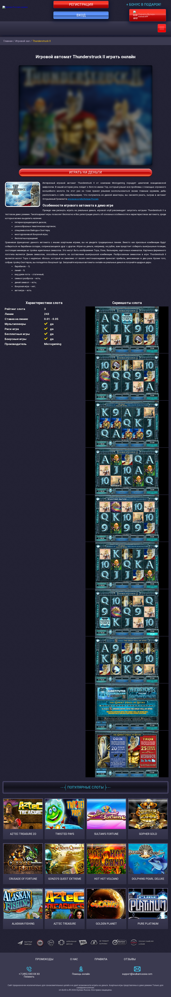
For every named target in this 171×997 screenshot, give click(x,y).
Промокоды (44, 959)
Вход (81, 15)
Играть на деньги (85, 172)
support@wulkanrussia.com (137, 974)
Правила (101, 959)
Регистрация (81, 5)
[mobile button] (162, 28)
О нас (74, 959)
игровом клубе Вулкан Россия (83, 199)
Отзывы (130, 959)
